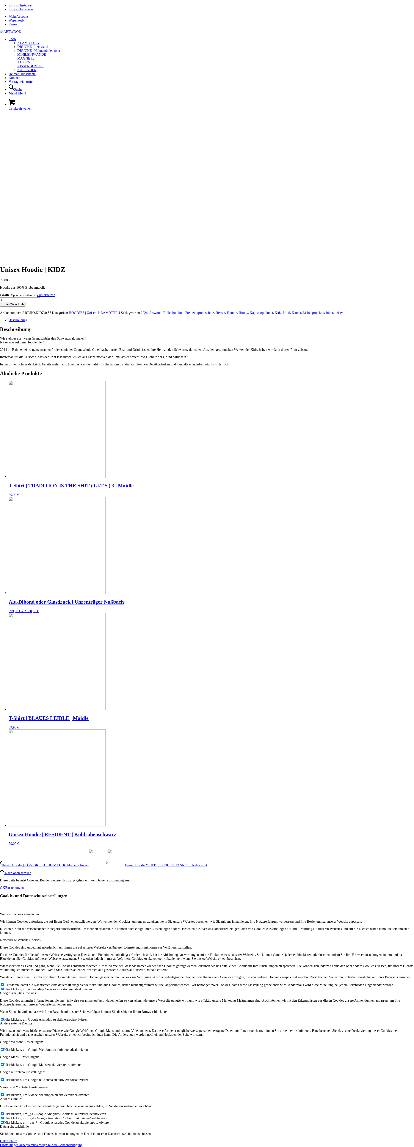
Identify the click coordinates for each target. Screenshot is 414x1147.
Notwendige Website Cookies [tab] (20, 940)
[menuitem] (211, 17)
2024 (144, 313)
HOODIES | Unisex (82, 313)
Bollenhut (170, 313)
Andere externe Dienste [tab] (16, 1023)
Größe (4, 295)
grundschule (205, 313)
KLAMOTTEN (109, 313)
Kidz (278, 313)
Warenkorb (16, 20)
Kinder (296, 313)
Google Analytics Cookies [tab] (18, 993)
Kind (286, 313)
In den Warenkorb (13, 304)
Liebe (306, 313)
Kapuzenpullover (261, 313)
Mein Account (18, 16)
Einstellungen (14, 887)
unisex (339, 313)
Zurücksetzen (46, 295)
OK (2, 887)
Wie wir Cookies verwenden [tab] (19, 914)
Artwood (155, 313)
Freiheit (190, 313)
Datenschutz (8, 1141)
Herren (220, 313)
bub (180, 313)
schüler (328, 313)
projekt (317, 313)
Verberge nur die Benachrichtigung (59, 1145)
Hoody (243, 313)
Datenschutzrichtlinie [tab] (14, 1126)
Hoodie (232, 313)
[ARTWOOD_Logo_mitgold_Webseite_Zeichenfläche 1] (10, 31)
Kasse (13, 24)
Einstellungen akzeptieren (17, 1145)
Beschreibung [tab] (18, 320)
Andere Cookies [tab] (11, 1099)
